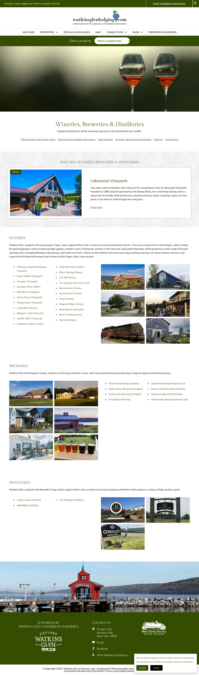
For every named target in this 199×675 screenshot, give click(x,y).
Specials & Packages (77, 32)
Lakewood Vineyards (109, 180)
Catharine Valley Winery (30, 323)
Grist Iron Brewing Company (124, 383)
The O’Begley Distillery (71, 499)
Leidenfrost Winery (27, 307)
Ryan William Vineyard (29, 276)
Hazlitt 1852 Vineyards (29, 318)
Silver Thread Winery (70, 314)
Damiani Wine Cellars (28, 286)
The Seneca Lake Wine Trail (74, 282)
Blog (136, 32)
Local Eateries (105, 139)
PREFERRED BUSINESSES (163, 32)
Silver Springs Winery (71, 272)
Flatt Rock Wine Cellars (71, 266)
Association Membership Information (84, 670)
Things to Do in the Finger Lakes (38, 139)
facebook (102, 648)
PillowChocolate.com (122, 668)
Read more (97, 207)
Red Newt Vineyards (28, 291)
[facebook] (93, 648)
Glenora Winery (67, 319)
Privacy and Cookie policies (120, 670)
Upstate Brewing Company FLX (168, 383)
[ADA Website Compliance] (93, 654)
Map (98, 32)
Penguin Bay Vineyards (29, 302)
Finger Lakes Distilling (29, 499)
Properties (47, 32)
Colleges (158, 139)
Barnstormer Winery (70, 288)
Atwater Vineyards (27, 281)
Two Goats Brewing (119, 399)
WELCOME (28, 32)
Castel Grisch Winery (70, 293)
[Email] (93, 642)
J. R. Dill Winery (67, 277)
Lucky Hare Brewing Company (125, 394)
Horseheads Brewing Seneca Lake (169, 399)
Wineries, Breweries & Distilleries (133, 139)
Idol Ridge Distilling (27, 505)
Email (100, 642)
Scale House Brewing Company (126, 388)
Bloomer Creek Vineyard (30, 313)
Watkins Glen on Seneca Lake (79, 668)
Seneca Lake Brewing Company (168, 388)
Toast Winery (66, 298)
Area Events (171, 139)
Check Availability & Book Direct (169, 3)
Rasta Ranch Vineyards (30, 297)
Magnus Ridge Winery (71, 304)
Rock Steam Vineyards (71, 309)
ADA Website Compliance (112, 655)
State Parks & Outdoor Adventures (76, 139)
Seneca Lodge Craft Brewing (166, 394)
